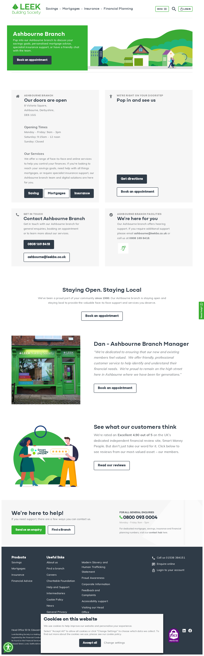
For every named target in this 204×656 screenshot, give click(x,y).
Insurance (91, 9)
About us (52, 562)
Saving (33, 193)
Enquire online (163, 564)
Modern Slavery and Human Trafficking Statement (95, 567)
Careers (52, 575)
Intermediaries (56, 593)
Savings (52, 9)
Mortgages (71, 9)
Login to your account (168, 570)
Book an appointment (32, 60)
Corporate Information (96, 584)
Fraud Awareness (93, 578)
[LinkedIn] (183, 635)
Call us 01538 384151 (168, 558)
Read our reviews (112, 465)
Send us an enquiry (29, 529)
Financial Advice (21, 581)
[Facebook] (189, 635)
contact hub (155, 533)
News (50, 606)
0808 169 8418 (39, 244)
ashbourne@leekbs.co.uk (47, 257)
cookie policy (114, 634)
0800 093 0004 (140, 517)
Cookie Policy (55, 600)
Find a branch (56, 568)
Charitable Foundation (61, 581)
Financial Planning (118, 9)
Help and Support (58, 587)
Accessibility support (95, 601)
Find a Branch (61, 529)
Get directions (132, 179)
